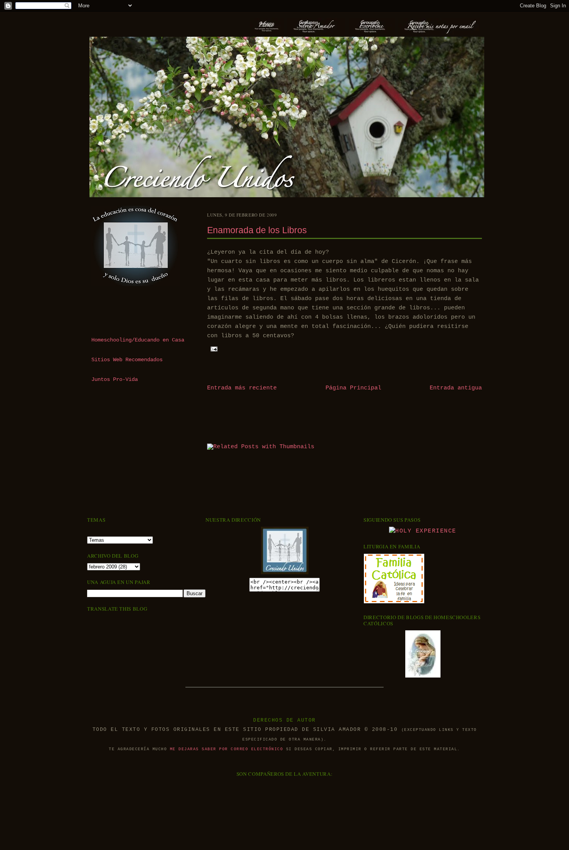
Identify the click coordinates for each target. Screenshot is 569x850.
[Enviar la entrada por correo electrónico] (213, 348)
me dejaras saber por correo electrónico (226, 749)
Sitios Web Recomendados (127, 360)
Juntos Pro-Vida (114, 379)
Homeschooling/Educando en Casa (137, 340)
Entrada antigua (456, 388)
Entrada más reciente (242, 388)
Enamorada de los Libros (257, 230)
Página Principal (353, 388)
